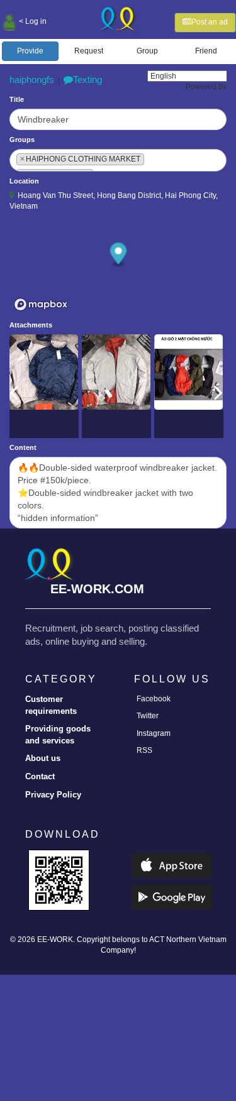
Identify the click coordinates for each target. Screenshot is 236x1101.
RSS (144, 750)
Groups (22, 139)
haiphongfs (31, 79)
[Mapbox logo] (41, 304)
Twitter (148, 715)
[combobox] (118, 160)
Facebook (154, 698)
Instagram (154, 733)
